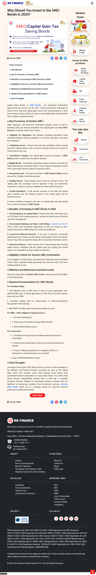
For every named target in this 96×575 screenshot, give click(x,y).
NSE (56, 485)
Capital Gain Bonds (60, 224)
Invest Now (37, 395)
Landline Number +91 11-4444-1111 (21, 441)
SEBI (56, 491)
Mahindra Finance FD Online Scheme (30, 472)
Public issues (59, 499)
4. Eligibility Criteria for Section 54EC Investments (31, 84)
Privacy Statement (22, 488)
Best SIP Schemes (23, 466)
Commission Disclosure (25, 493)
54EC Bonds (35, 105)
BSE (55, 488)
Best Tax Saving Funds (24, 463)
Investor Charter (60, 502)
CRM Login (58, 469)
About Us (58, 460)
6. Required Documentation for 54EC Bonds (28, 94)
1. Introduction (15, 70)
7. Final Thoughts (16, 98)
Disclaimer (19, 485)
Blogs (56, 466)
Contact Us (58, 463)
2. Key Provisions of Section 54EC (24, 74)
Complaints (58, 505)
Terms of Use (20, 491)
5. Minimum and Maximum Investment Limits (28, 89)
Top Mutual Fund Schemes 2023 (28, 469)
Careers (18, 460)
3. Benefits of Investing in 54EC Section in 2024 (30, 79)
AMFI (56, 493)
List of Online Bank (62, 496)
